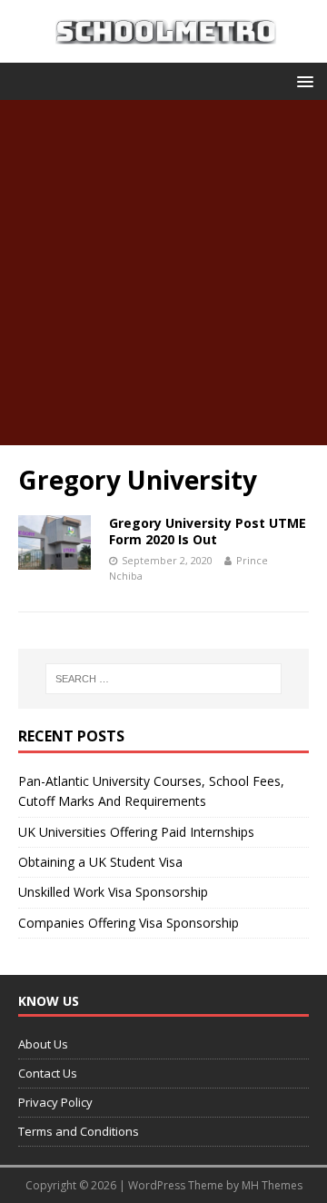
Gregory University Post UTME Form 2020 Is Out (207, 531)
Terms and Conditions (78, 1131)
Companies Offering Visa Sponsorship (128, 922)
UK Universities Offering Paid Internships (136, 831)
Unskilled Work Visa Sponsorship (113, 891)
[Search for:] (163, 678)
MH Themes (272, 1185)
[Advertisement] (163, 272)
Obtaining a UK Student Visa (100, 861)
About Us (43, 1044)
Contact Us (47, 1073)
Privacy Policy (55, 1102)
